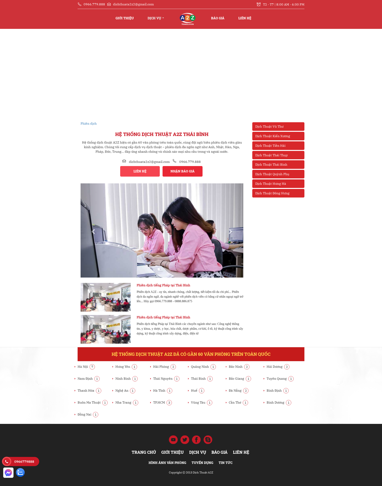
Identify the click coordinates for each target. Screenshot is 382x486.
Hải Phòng (163, 367)
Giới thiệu (125, 18)
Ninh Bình (125, 378)
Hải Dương (277, 367)
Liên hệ (244, 18)
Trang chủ (187, 14)
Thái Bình (201, 378)
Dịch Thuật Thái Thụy (271, 155)
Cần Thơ (238, 402)
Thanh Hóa (89, 390)
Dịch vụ (155, 18)
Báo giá (217, 18)
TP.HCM (161, 402)
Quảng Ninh (202, 367)
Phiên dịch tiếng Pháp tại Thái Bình (163, 285)
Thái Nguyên (165, 378)
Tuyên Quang (279, 378)
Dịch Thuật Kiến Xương (272, 136)
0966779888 (24, 462)
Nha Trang (126, 402)
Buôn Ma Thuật (92, 402)
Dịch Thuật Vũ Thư (269, 126)
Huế (197, 390)
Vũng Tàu (201, 402)
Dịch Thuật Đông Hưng (272, 193)
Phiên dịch (89, 123)
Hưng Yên (125, 367)
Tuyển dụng (202, 463)
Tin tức (225, 463)
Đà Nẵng (238, 390)
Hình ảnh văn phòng (167, 463)
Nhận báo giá (183, 171)
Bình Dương (278, 402)
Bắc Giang (239, 378)
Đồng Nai (87, 414)
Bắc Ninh (238, 367)
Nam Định (88, 378)
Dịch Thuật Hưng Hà (270, 184)
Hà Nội (85, 367)
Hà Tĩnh (162, 390)
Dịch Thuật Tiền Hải (270, 146)
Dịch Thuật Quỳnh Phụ (272, 174)
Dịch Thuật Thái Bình (271, 164)
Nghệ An (124, 390)
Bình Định (277, 390)
